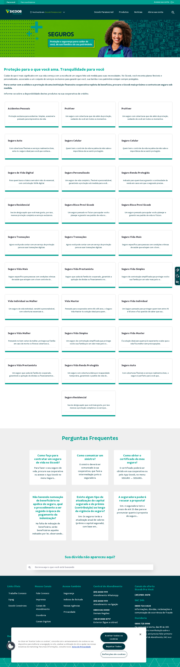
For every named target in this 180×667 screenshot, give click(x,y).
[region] (78, 644)
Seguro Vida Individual (135, 301)
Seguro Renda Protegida (136, 172)
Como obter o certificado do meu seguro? (132, 459)
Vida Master (72, 301)
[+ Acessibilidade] (177, 282)
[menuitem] (11, 2)
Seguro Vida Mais (131, 237)
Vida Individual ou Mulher (23, 301)
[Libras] (177, 270)
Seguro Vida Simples (133, 269)
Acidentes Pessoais (19, 108)
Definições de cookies (114, 654)
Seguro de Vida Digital (21, 172)
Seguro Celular (73, 140)
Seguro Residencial (19, 205)
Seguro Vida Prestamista (79, 269)
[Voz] (177, 276)
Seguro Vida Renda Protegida (82, 365)
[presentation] (11, 2)
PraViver (70, 108)
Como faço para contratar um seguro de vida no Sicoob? (47, 459)
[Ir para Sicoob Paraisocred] (14, 12)
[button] (10, 646)
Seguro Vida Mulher (19, 333)
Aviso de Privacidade (81, 647)
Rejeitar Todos (114, 646)
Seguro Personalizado (77, 172)
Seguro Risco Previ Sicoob (79, 205)
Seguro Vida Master (133, 333)
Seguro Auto (15, 140)
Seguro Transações (19, 237)
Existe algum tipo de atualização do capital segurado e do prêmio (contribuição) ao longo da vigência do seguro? (90, 504)
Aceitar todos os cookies (114, 637)
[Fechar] (140, 634)
